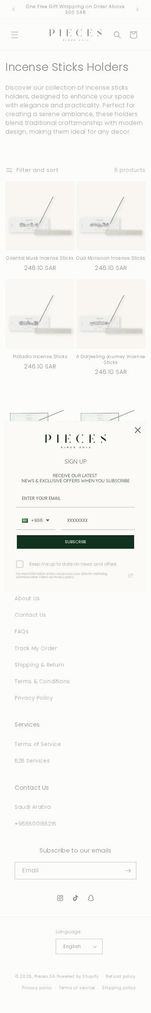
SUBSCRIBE (75, 542)
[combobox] (35, 521)
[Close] (138, 430)
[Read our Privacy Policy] (130, 575)
